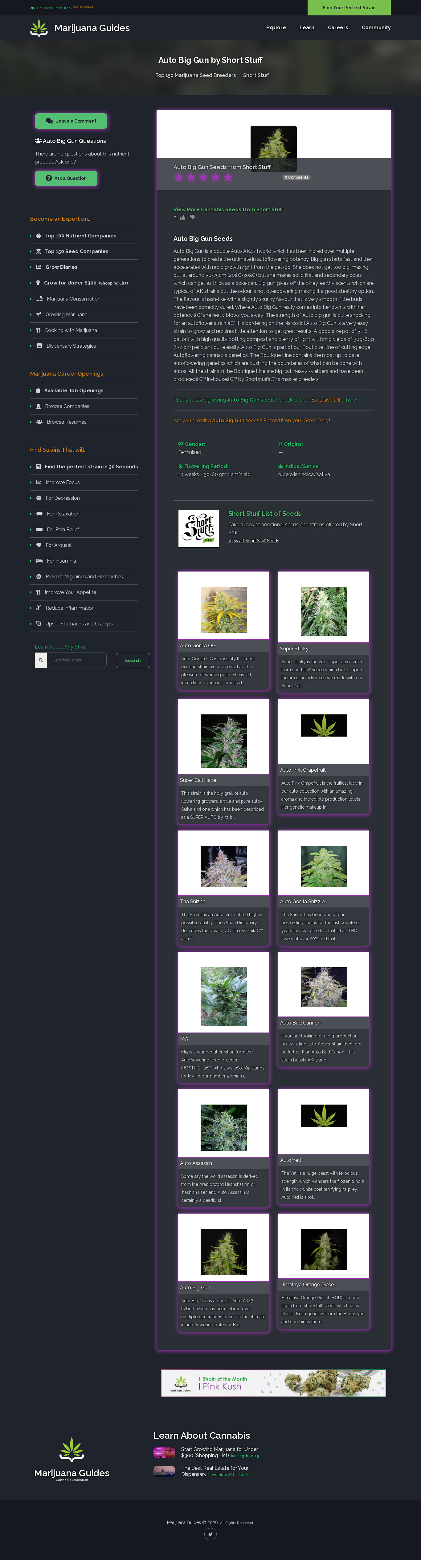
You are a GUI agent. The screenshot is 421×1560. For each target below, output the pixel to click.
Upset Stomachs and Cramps (78, 624)
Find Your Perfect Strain (349, 7)
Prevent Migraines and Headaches (83, 577)
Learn (307, 27)
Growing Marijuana (66, 314)
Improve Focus (62, 482)
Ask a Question (70, 178)
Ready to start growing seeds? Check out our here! (265, 400)
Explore (276, 27)
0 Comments (297, 177)
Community (376, 27)
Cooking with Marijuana (70, 330)
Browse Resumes (66, 422)
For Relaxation (63, 514)
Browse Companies (66, 406)
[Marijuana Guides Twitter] (210, 1534)
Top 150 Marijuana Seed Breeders (195, 75)
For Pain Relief (62, 529)
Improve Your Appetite (69, 592)
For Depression (62, 498)
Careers (338, 27)
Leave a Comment (75, 121)
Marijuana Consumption (73, 299)
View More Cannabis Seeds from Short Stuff (228, 209)
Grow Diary (316, 420)
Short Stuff (256, 75)
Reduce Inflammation (69, 608)
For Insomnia (61, 561)
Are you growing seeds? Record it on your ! (252, 420)
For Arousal (58, 545)
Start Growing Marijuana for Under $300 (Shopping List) (219, 1452)
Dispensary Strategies (70, 346)
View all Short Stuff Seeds (253, 540)
